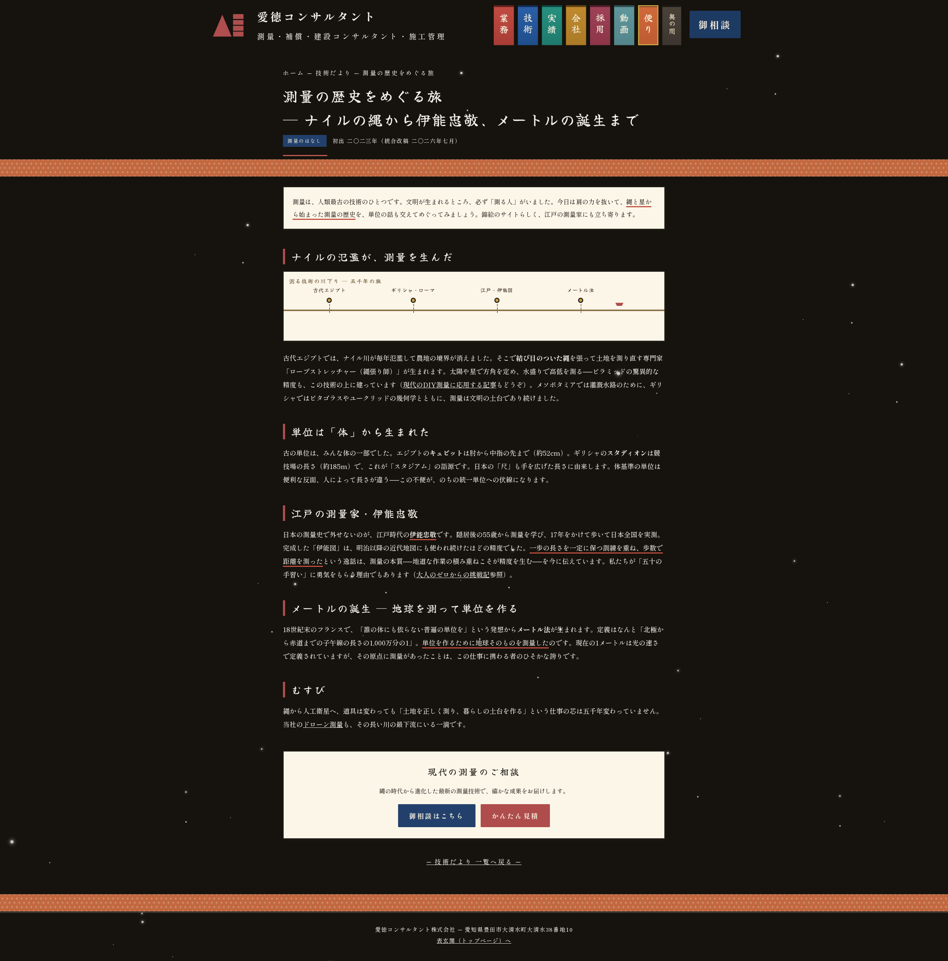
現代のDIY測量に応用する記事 (449, 384)
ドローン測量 (323, 724)
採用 (600, 24)
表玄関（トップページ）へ (474, 940)
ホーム (294, 72)
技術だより (334, 72)
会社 (576, 24)
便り (648, 24)
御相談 (715, 24)
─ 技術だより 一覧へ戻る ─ (474, 861)
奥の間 (672, 23)
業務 (504, 24)
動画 (624, 24)
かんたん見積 (515, 815)
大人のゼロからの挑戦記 (453, 574)
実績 (552, 24)
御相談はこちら (436, 815)
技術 (528, 24)
